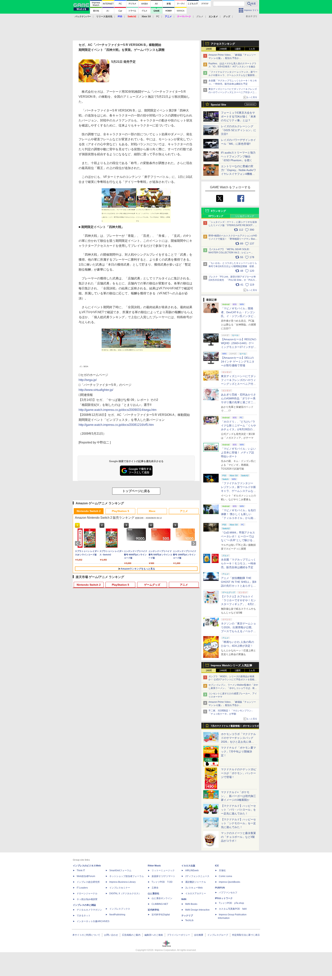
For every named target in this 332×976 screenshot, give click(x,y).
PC (157, 16)
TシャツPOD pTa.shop (231, 903)
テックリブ (187, 915)
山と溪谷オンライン (162, 898)
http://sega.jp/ (88, 379)
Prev (78, 543)
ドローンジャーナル (87, 893)
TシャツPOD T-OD (162, 882)
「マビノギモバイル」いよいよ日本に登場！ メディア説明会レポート (238, 452)
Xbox (152, 511)
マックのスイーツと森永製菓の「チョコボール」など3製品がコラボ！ (238, 836)
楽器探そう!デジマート (163, 876)
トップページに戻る (136, 491)
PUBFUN (220, 887)
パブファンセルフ (228, 892)
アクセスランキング (223, 43)
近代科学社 (153, 909)
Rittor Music (154, 865)
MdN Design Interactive (197, 909)
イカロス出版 (188, 865)
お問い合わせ (111, 935)
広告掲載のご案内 (131, 935)
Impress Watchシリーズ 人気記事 (231, 665)
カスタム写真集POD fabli (233, 908)
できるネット (83, 915)
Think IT (81, 870)
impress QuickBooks (229, 882)
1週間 (238, 49)
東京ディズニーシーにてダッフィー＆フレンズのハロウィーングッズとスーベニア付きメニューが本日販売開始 (232, 92)
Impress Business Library (122, 882)
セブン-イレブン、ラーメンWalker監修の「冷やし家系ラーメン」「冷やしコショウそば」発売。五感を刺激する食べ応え (233, 688)
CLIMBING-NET (160, 904)
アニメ (184, 511)
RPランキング (215, 216)
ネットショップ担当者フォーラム (126, 876)
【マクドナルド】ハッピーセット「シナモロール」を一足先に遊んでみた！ (238, 823)
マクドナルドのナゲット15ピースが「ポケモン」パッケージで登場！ (238, 773)
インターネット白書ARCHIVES (93, 921)
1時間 (209, 49)
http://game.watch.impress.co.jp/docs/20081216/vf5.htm (116, 424)
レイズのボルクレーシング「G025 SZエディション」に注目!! (238, 130)
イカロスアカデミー (195, 893)
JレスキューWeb (194, 887)
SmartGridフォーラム (120, 870)
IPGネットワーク (224, 898)
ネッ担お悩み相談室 (87, 899)
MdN (183, 899)
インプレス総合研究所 (88, 882)
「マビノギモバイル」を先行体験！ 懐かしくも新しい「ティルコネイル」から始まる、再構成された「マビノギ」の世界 (238, 518)
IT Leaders (82, 887)
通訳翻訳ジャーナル (195, 882)
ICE (217, 865)
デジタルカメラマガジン (89, 909)
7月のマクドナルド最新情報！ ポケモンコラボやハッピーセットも (235, 727)
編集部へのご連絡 (153, 935)
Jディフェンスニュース (197, 876)
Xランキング (218, 210)
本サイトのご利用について (86, 935)
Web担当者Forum (86, 876)
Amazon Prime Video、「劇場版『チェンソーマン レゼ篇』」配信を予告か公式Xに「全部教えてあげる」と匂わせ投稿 (232, 58)
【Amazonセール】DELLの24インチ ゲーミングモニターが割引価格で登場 (237, 361)
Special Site (218, 104)
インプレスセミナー (119, 887)
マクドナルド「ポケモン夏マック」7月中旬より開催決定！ (238, 751)
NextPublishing (117, 914)
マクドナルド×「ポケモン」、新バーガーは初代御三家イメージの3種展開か (238, 796)
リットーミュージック (163, 870)
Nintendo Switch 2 (89, 511)
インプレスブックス (119, 908)
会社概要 (198, 935)
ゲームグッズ (152, 584)
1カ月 (252, 49)
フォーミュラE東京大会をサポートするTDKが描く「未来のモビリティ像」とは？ (238, 116)
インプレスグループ (217, 935)
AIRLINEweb (192, 870)
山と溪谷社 (153, 893)
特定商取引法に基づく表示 (246, 935)
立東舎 (155, 887)
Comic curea (225, 876)
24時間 (223, 49)
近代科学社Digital (161, 914)
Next (194, 543)
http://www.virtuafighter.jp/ (96, 389)
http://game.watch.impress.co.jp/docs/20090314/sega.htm (117, 409)
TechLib (189, 920)
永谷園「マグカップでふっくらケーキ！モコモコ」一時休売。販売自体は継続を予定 (238, 563)
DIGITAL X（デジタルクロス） (125, 893)
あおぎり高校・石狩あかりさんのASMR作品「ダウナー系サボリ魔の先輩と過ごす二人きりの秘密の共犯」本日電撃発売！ (238, 402)
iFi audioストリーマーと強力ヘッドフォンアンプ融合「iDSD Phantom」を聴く (238, 156)
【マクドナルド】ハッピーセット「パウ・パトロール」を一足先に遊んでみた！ (238, 809)
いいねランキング (245, 216)
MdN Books (191, 904)
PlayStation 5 (120, 511)
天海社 (222, 870)
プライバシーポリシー (178, 935)
